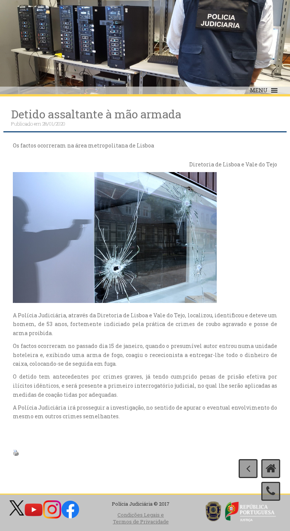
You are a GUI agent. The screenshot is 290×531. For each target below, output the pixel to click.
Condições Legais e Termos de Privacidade (141, 518)
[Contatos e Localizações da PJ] (270, 491)
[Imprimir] (16, 451)
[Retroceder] (248, 468)
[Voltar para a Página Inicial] (270, 468)
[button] (259, 90)
